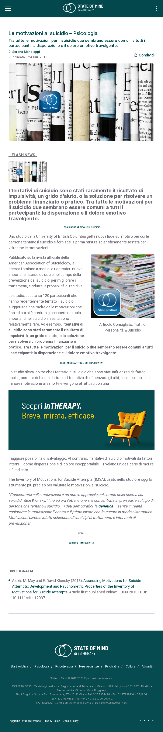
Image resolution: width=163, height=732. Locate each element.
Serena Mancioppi (26, 52)
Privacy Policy (52, 720)
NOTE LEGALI (44, 702)
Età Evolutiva (19, 666)
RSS (124, 702)
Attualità (147, 666)
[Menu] (8, 9)
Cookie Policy (71, 720)
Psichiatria (112, 666)
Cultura (130, 666)
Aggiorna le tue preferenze (25, 720)
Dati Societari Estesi (107, 702)
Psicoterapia (64, 666)
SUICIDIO (73, 543)
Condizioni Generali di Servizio (74, 702)
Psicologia (42, 666)
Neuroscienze (89, 666)
